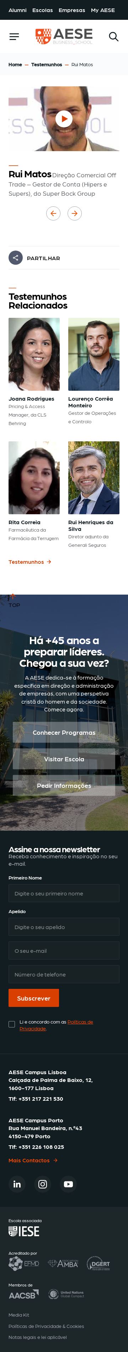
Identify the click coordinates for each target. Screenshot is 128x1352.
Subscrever (33, 998)
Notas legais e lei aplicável (38, 1337)
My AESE (103, 9)
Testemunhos (46, 64)
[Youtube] (68, 1184)
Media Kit (19, 1314)
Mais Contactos (29, 1160)
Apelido (17, 911)
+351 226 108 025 (41, 1146)
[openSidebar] (14, 36)
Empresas (72, 9)
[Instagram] (42, 1184)
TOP (14, 604)
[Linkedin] (17, 1184)
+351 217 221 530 (40, 1098)
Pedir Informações (64, 785)
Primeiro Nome (25, 877)
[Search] (113, 36)
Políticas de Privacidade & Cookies (46, 1326)
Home (15, 64)
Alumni (18, 9)
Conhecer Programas (64, 732)
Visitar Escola (64, 759)
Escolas (42, 9)
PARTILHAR (43, 257)
